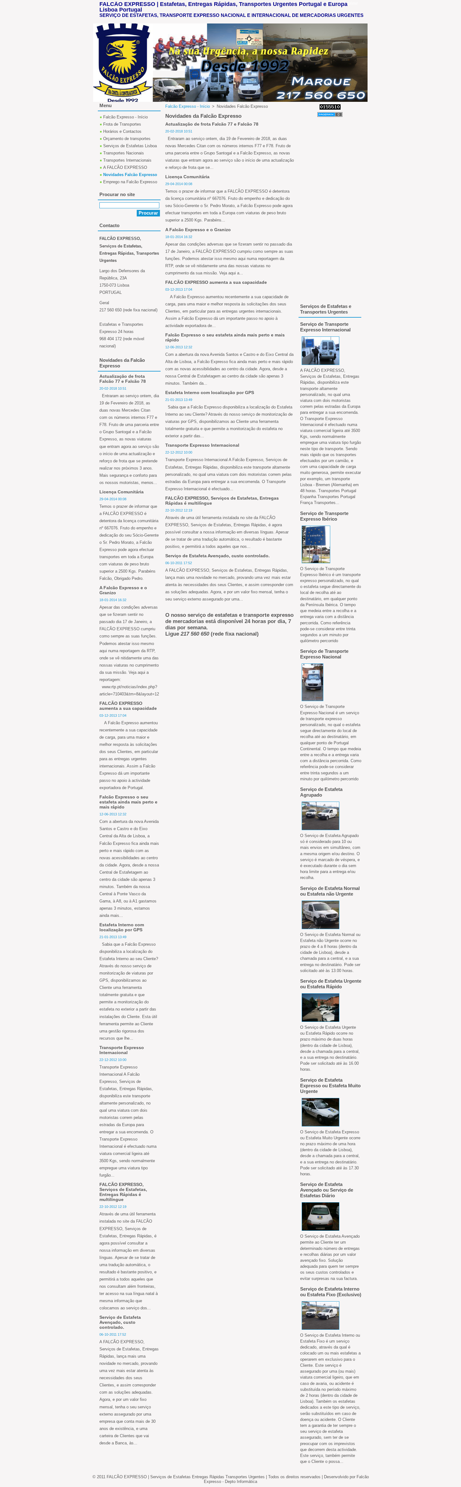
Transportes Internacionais (127, 160)
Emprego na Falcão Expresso (130, 181)
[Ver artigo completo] (320, 365)
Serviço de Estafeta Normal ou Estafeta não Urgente (330, 891)
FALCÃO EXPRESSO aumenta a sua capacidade (216, 282)
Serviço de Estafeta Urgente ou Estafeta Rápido (330, 983)
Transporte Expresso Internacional (202, 445)
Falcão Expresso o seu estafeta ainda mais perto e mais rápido (128, 801)
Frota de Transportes (122, 124)
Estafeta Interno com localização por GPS (209, 392)
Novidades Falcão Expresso (130, 174)
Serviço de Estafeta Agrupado (321, 792)
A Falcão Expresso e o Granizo (198, 229)
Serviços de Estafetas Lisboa (130, 145)
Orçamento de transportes (127, 138)
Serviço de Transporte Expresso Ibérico (324, 516)
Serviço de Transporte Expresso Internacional (325, 326)
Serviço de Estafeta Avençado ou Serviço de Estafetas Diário (326, 1190)
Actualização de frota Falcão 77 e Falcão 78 (211, 124)
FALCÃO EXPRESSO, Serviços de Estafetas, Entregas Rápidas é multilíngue (123, 1192)
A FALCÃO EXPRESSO (125, 167)
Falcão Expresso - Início (187, 106)
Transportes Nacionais (123, 153)
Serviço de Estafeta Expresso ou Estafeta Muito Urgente (330, 1085)
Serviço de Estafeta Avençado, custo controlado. (217, 555)
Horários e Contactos (122, 131)
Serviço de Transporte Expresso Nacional (324, 653)
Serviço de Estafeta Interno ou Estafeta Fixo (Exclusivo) (330, 1291)
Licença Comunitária (187, 176)
